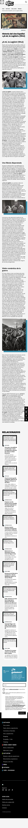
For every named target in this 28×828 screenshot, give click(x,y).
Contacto (4, 808)
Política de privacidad (7, 799)
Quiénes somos (6, 805)
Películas (19, 8)
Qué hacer (8, 8)
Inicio (3, 8)
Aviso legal (5, 796)
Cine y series (14, 8)
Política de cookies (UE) (8, 802)
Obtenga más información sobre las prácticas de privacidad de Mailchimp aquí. (15, 706)
